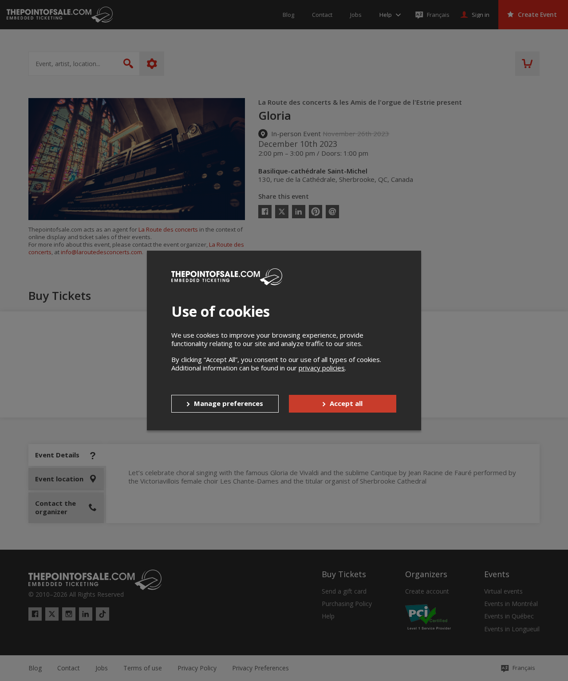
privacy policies (322, 367)
